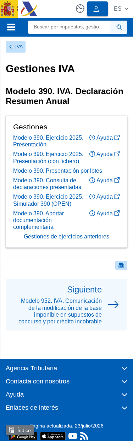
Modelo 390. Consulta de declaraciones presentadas (47, 183)
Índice (24, 430)
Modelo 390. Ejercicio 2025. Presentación (48, 141)
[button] (121, 9)
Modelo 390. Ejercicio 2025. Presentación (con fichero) (48, 157)
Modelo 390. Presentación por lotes (57, 171)
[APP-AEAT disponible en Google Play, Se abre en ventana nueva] (23, 435)
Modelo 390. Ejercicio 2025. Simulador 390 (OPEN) (48, 200)
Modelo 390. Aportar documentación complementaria (38, 220)
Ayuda (104, 138)
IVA (19, 46)
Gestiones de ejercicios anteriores (66, 236)
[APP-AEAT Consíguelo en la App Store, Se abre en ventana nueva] (53, 435)
